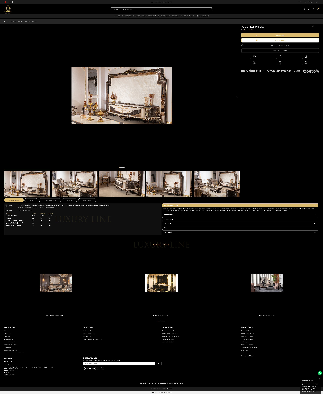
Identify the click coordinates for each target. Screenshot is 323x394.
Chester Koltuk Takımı (247, 339)
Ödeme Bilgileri (8, 347)
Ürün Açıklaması (14, 200)
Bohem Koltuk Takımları (247, 355)
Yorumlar (69, 200)
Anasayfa (6, 21)
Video (31, 200)
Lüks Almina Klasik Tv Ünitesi (55, 315)
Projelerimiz (152, 16)
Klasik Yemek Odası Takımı (169, 330)
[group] (122, 96)
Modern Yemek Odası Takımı (169, 333)
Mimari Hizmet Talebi (50, 200)
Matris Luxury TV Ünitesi (161, 315)
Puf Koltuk (244, 353)
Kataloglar (310, 2)
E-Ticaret (157, 392)
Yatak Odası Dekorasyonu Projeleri (92, 339)
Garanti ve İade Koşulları (10, 344)
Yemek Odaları (129, 16)
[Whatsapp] (102, 368)
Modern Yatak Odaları (89, 333)
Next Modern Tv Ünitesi (266, 315)
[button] (119, 167)
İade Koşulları (87, 200)
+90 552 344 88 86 (14, 370)
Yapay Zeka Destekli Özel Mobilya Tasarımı (15, 353)
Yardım (299, 2)
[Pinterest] (98, 368)
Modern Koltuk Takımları (247, 333)
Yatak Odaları (118, 16)
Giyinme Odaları (87, 336)
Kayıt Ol (158, 363)
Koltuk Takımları (141, 16)
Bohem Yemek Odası (167, 342)
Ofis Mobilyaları (176, 16)
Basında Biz (7, 333)
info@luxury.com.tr (9, 374)
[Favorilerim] (313, 9)
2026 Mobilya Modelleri (10, 350)
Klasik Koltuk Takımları (247, 330)
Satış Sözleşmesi (8, 339)
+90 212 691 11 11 (13, 368)
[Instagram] (90, 368)
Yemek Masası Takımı (168, 339)
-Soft (153, 392)
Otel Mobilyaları (188, 16)
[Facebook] (85, 368)
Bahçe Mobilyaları (164, 16)
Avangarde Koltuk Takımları (248, 336)
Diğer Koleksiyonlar (202, 16)
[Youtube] (94, 368)
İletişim (316, 2)
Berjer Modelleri (245, 350)
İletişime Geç (280, 35)
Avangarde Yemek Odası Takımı (170, 336)
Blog (305, 2)
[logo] (8, 9)
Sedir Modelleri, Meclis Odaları (249, 347)
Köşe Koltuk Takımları (247, 344)
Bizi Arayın (9, 361)
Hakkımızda (7, 336)
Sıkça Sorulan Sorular (9, 342)
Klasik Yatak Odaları (88, 330)
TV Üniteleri (21, 21)
